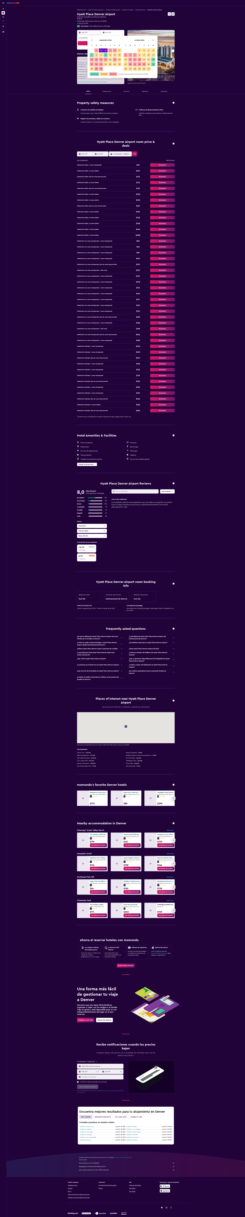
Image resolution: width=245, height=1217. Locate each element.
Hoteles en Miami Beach (133, 1132)
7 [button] (91, 55)
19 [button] (115, 59)
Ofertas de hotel (81, 9)
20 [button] (119, 59)
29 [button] (96, 69)
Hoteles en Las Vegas (86, 1132)
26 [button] (115, 64)
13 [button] (119, 55)
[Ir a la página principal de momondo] (13, 3)
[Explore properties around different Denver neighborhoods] (173, 823)
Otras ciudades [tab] (86, 1117)
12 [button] (115, 55)
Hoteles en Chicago (86, 1134)
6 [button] (119, 50)
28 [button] (92, 69)
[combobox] (102, 1066)
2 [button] (144, 50)
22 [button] (96, 64)
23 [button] (101, 64)
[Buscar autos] (3, 17)
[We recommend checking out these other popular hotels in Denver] (173, 785)
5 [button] (114, 50)
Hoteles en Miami (131, 1126)
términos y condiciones (108, 1090)
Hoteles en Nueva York (87, 1126)
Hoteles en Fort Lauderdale (88, 1137)
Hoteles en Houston (132, 1137)
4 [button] (110, 50)
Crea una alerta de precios (159, 953)
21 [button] (92, 64)
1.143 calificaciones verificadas (99, 26)
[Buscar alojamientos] (3, 13)
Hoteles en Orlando (86, 1129)
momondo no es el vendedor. (89, 1163)
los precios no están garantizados (123, 1157)
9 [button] (144, 55)
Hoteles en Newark (132, 1134)
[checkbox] (86, 549)
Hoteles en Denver (140, 9)
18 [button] (110, 59)
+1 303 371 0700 (82, 23)
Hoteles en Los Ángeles (133, 1129)
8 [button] (96, 55)
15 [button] (96, 59)
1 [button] (96, 50)
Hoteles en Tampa (131, 1140)
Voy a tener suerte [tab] (121, 1117)
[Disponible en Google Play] (165, 1186)
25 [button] (110, 64)
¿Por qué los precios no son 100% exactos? (94, 1170)
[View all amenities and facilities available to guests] (173, 435)
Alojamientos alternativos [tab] (103, 1117)
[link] (98, 845)
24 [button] (105, 64)
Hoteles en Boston (85, 1140)
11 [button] (110, 55)
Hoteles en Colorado (127, 9)
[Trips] (3, 26)
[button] (3, 3)
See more (170, 830)
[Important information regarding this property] (173, 583)
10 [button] (105, 55)
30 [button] (101, 69)
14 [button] (92, 59)
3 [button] (105, 50)
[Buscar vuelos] (3, 9)
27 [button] (119, 64)
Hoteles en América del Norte (96, 9)
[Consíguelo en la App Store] (165, 1190)
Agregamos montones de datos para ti (92, 1166)
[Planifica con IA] (3, 21)
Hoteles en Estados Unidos (113, 9)
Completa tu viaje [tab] (136, 1117)
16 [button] (101, 59)
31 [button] (148, 69)
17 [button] (105, 59)
